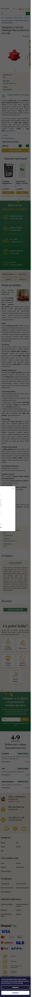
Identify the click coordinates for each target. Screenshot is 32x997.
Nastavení (15, 987)
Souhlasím (15, 993)
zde (22, 983)
